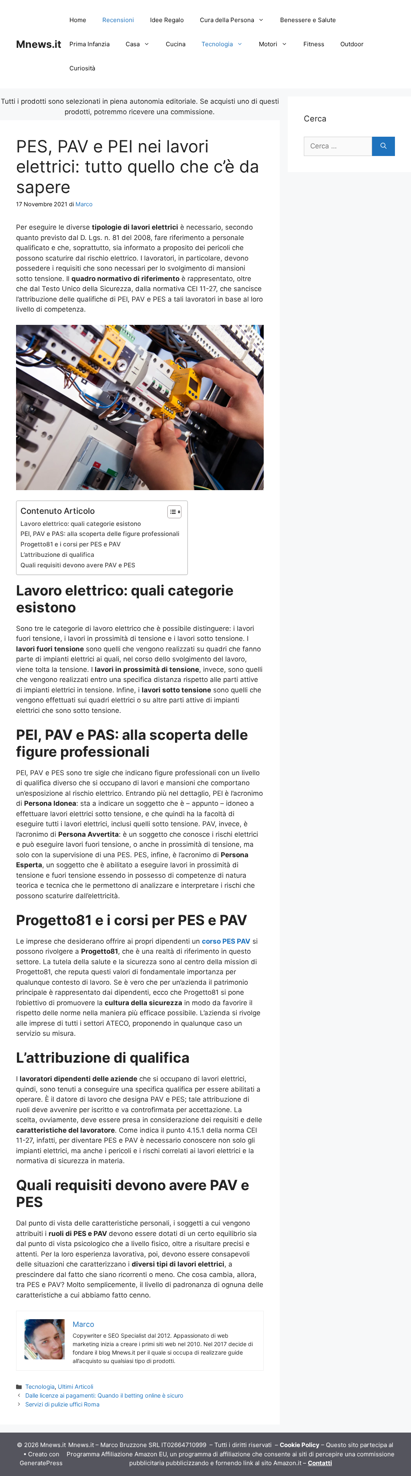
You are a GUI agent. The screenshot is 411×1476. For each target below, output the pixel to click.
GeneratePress (41, 1463)
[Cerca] (383, 146)
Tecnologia (217, 44)
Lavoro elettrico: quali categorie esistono (80, 524)
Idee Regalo (167, 20)
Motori (268, 44)
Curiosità (82, 68)
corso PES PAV (226, 941)
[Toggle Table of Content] (170, 512)
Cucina (175, 44)
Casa (133, 44)
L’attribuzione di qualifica (57, 554)
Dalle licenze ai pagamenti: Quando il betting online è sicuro (104, 1395)
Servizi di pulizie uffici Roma (62, 1404)
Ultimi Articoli (75, 1386)
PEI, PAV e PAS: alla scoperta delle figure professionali (99, 534)
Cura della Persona (227, 20)
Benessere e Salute (308, 20)
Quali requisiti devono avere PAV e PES (77, 565)
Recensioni (118, 20)
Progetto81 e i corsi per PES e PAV (70, 544)
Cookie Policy (299, 1445)
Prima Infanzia (89, 44)
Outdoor (352, 44)
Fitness (313, 44)
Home (77, 20)
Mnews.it (38, 44)
